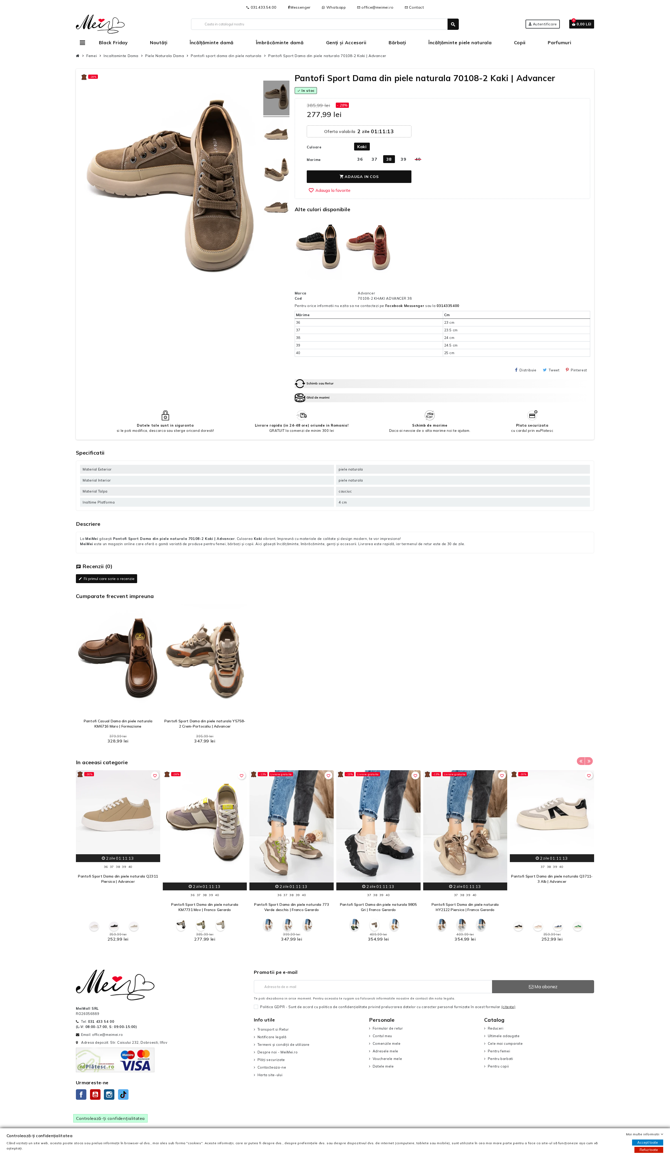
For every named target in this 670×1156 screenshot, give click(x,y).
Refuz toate (649, 1150)
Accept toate (647, 1142)
